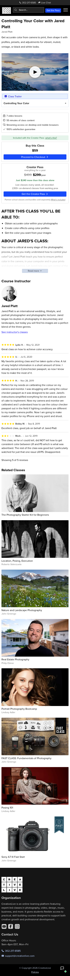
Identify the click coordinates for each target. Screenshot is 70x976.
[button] (62, 968)
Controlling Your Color (16, 103)
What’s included (58, 199)
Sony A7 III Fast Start (13, 857)
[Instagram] (17, 926)
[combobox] (28, 9)
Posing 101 (7, 807)
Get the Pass (53, 10)
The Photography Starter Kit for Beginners (25, 515)
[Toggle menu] (65, 9)
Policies (35, 972)
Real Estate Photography (15, 659)
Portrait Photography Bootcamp (19, 709)
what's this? (51, 137)
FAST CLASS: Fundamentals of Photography (26, 758)
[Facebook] (10, 926)
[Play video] (35, 72)
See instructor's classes (14, 332)
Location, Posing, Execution (17, 561)
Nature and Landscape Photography (21, 610)
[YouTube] (4, 926)
